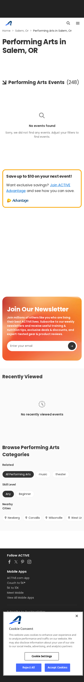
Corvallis (34, 518)
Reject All (28, 667)
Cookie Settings (42, 656)
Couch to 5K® (16, 583)
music (43, 474)
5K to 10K (13, 588)
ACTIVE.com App (18, 578)
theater (60, 474)
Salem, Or (22, 31)
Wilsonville (56, 518)
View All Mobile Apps (20, 598)
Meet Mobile (15, 593)
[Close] (76, 616)
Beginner (25, 494)
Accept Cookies (57, 667)
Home (6, 31)
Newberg (14, 518)
